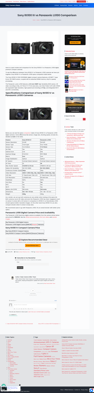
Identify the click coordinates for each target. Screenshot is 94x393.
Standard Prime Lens (41, 370)
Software (53, 365)
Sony (66, 1)
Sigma (11, 375)
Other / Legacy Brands (13, 356)
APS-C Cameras (52, 342)
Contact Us (77, 389)
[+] (32, 308)
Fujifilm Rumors (30, 1)
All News (57, 5)
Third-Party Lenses (12, 369)
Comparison (45, 251)
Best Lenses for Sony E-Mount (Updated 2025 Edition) (75, 359)
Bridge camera (36, 344)
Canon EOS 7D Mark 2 (55, 344)
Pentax (9, 359)
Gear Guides (13, 362)
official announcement (32, 217)
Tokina (11, 378)
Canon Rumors (9, 1)
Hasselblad (10, 347)
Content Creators (45, 351)
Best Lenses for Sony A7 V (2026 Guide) (72, 362)
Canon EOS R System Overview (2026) (71, 344)
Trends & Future (14, 364)
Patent (43, 363)
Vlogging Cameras (47, 374)
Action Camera (53, 340)
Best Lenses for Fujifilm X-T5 (69, 369)
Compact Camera (39, 251)
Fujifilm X (44, 354)
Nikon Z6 (35, 363)
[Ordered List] (22, 309)
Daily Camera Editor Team (49, 283)
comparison (27, 133)
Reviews (70, 5)
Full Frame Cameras (42, 356)
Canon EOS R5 (42, 346)
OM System (10, 355)
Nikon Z (53, 361)
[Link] (29, 309)
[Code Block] (27, 309)
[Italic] (16, 309)
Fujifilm (74, 1)
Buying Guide (63, 5)
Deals (80, 5)
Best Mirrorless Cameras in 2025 (70, 353)
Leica (9, 349)
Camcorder (48, 344)
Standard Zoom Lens (40, 372)
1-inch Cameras (38, 340)
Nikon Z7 (39, 363)
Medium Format (43, 359)
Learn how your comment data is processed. (39, 311)
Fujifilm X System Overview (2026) (70, 350)
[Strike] (20, 309)
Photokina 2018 (48, 363)
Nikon (70, 1)
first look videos (44, 217)
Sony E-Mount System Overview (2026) (71, 348)
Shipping (48, 365)
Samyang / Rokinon (14, 373)
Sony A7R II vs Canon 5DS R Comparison (48, 323)
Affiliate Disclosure (68, 389)
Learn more (27, 249)
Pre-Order (54, 363)
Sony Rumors (16, 1)
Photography (11, 361)
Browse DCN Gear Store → (33, 245)
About (61, 389)
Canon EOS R (36, 346)
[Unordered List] (23, 309)
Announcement (39, 342)
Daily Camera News (13, 5)
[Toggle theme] (87, 1)
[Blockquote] (25, 309)
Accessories (45, 340)
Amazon (34, 224)
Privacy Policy (84, 389)
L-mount (53, 356)
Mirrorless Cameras (38, 361)
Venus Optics (13, 379)
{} (30, 308)
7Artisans (12, 370)
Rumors (76, 5)
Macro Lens (36, 359)
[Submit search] (84, 119)
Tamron (11, 376)
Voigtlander (12, 382)
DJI (8, 343)
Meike (11, 372)
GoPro (9, 346)
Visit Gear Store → (75, 42)
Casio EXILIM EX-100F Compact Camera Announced (20, 323)
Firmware (85, 5)
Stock (49, 372)
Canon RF (50, 346)
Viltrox (11, 381)
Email (18, 262)
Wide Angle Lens (39, 376)
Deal (49, 351)
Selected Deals (70, 51)
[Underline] (18, 309)
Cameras (10, 340)
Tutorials (12, 366)
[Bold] (14, 309)
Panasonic (25, 251)
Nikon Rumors (23, 1)
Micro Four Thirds (12, 352)
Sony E (50, 251)
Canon (61, 1)
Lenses (20, 251)
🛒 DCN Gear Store (81, 1)
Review (36, 366)
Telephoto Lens (38, 374)
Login (55, 300)
